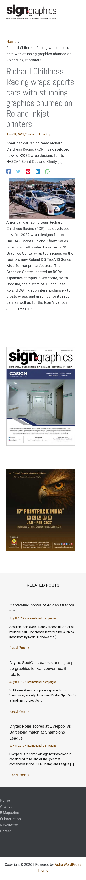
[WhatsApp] (47, 171)
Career (5, 831)
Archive (6, 806)
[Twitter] (18, 171)
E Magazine (9, 812)
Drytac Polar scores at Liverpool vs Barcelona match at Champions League (40, 732)
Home (5, 800)
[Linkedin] (38, 171)
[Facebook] (8, 171)
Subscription (10, 819)
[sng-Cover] (40, 396)
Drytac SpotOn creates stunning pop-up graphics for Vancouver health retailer (42, 668)
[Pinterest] (28, 171)
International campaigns (41, 618)
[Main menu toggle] (77, 12)
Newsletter (9, 825)
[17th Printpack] (40, 509)
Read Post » (19, 647)
